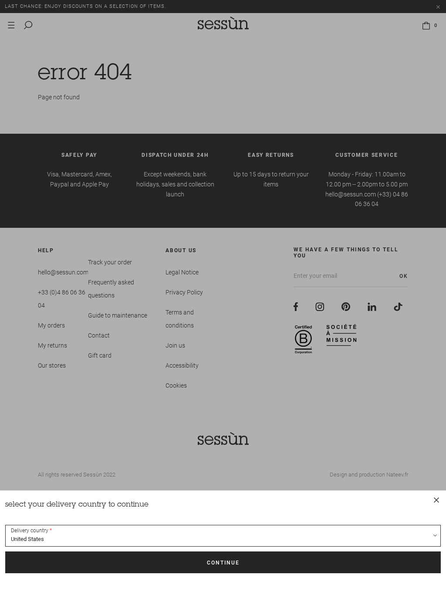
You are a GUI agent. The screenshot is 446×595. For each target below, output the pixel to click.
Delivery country (29, 530)
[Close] (436, 500)
